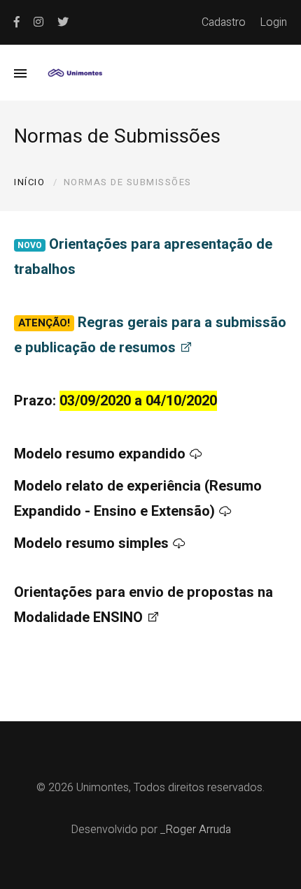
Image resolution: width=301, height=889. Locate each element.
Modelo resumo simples (91, 543)
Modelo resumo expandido (100, 454)
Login (273, 22)
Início (29, 182)
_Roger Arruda (195, 829)
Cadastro (224, 22)
